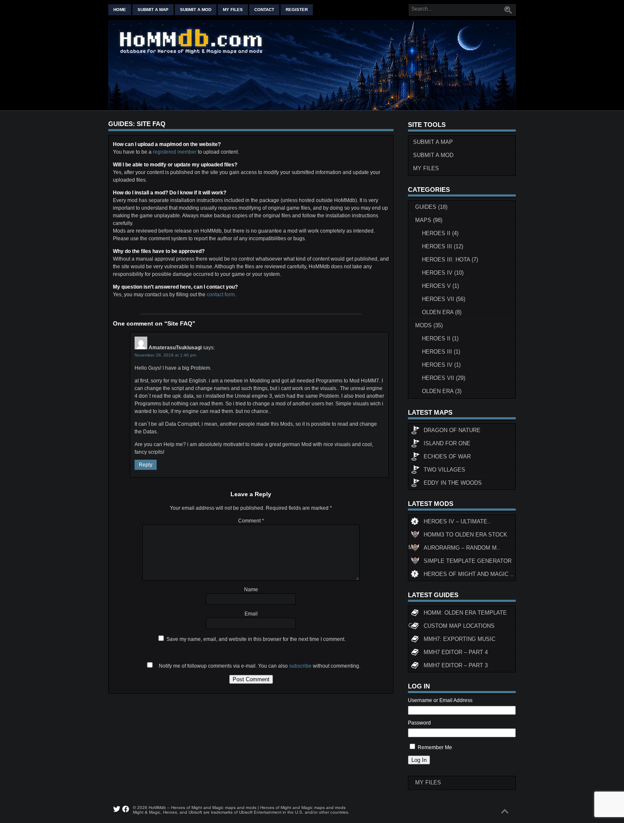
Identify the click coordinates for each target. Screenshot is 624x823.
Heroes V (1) (440, 286)
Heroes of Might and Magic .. (469, 574)
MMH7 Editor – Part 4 (456, 652)
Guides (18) (431, 207)
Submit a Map (433, 142)
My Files (233, 9)
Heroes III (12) (442, 246)
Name (251, 590)
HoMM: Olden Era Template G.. (457, 614)
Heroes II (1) (440, 338)
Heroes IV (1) (441, 365)
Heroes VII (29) (443, 378)
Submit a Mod (433, 155)
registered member (175, 152)
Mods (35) (429, 325)
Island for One (447, 443)
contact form (221, 295)
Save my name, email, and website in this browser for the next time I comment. (256, 639)
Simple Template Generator (468, 561)
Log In (419, 760)
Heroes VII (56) (443, 299)
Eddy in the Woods (453, 483)
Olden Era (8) (441, 312)
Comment (251, 521)
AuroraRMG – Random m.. (462, 548)
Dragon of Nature (452, 430)
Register (297, 9)
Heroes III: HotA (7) (450, 259)
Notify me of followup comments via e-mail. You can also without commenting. (258, 666)
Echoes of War (447, 456)
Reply (145, 465)
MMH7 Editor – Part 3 (456, 665)
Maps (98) (428, 220)
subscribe (300, 666)
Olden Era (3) (441, 391)
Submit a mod (195, 9)
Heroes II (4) (440, 233)
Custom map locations (459, 626)
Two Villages (444, 469)
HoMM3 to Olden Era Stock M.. (457, 536)
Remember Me (435, 747)
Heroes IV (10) (443, 273)
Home (119, 9)
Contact (264, 9)
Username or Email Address (440, 700)
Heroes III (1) (441, 351)
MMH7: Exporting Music (459, 639)
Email (251, 614)
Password (419, 723)
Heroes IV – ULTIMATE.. (457, 521)
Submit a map (153, 9)
